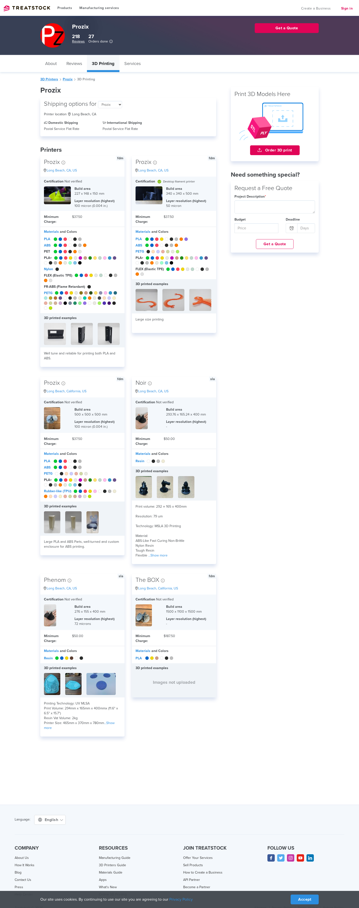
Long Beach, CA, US (62, 170)
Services (132, 63)
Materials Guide (110, 872)
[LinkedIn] (310, 858)
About (51, 63)
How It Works (24, 865)
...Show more (158, 555)
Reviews (78, 41)
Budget (240, 219)
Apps (103, 880)
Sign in (347, 8)
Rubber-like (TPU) (57, 491)
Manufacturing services (99, 8)
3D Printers (49, 79)
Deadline (293, 219)
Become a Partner (196, 887)
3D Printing (103, 63)
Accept (304, 899)
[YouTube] (300, 858)
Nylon (48, 269)
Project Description (250, 196)
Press (19, 887)
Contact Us (23, 880)
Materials (51, 232)
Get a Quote (275, 244)
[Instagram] (290, 858)
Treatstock (27, 8)
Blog (18, 872)
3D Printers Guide (112, 865)
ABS (47, 245)
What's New (108, 887)
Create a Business (316, 8)
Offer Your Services (198, 858)
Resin (140, 461)
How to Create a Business (202, 872)
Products (64, 8)
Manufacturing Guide (114, 858)
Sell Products (193, 865)
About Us (22, 858)
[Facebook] (271, 858)
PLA (47, 239)
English (52, 819)
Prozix (68, 79)
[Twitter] (281, 858)
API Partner (191, 880)
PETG (48, 293)
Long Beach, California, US (66, 391)
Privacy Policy (181, 899)
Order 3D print (278, 150)
